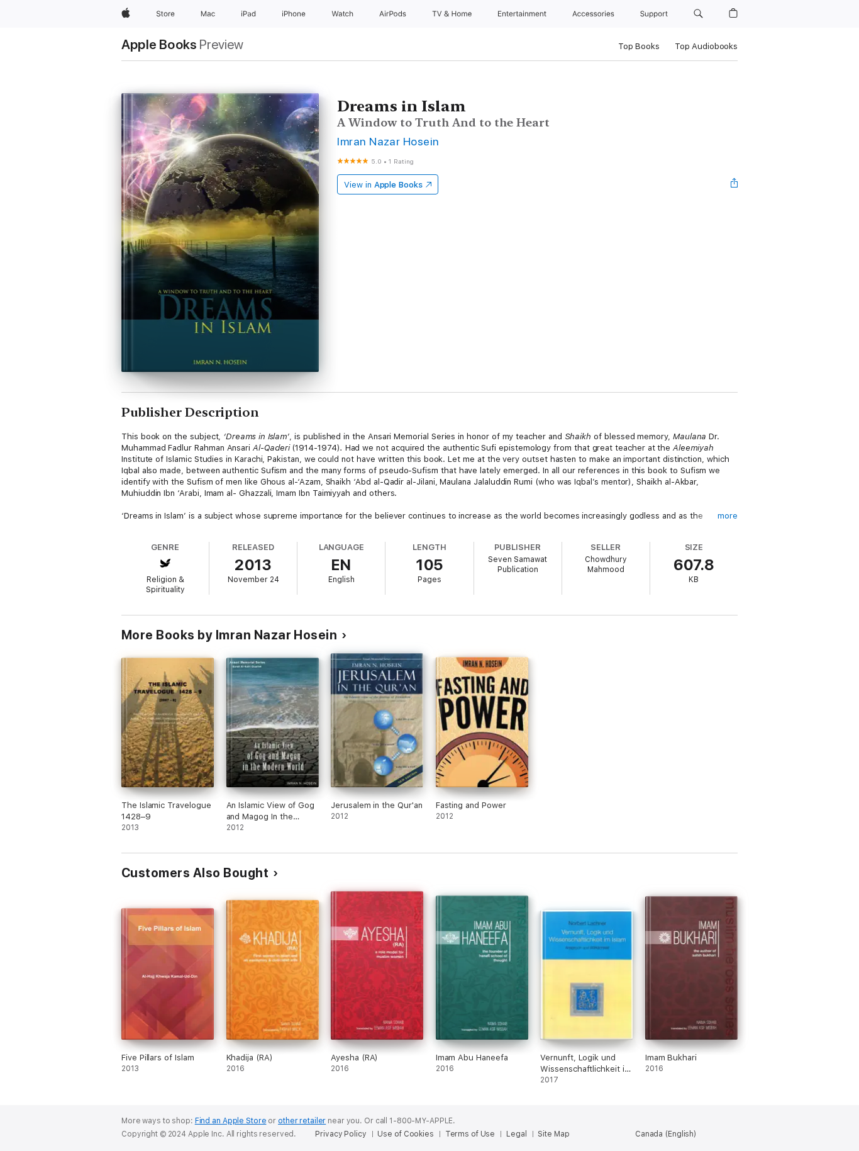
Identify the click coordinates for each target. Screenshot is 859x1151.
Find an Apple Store (231, 1120)
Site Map (553, 1134)
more (728, 515)
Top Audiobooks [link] (706, 46)
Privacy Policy (340, 1134)
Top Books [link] (639, 46)
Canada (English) (665, 1134)
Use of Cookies (405, 1134)
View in (383, 184)
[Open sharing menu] (734, 184)
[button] (698, 14)
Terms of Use (470, 1134)
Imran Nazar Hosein (388, 141)
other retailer (302, 1120)
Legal (516, 1134)
